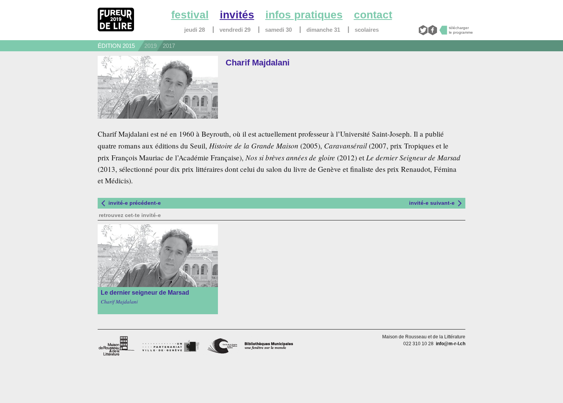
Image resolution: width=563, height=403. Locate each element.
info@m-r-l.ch (450, 343)
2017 (169, 45)
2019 (150, 45)
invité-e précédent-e (134, 203)
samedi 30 (278, 29)
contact (373, 15)
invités (237, 15)
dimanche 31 (323, 29)
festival (190, 15)
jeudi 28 (194, 29)
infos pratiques (304, 15)
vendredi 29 (234, 29)
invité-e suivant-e (432, 203)
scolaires (367, 29)
